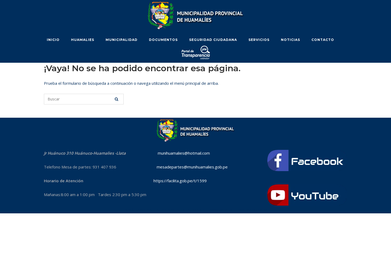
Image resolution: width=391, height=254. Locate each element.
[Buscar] (116, 99)
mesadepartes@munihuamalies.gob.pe (189, 167)
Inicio (53, 40)
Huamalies (82, 40)
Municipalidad (122, 40)
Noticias (290, 40)
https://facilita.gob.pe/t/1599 (180, 180)
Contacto (322, 40)
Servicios (258, 40)
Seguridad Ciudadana (213, 40)
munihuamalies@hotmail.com (184, 153)
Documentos (163, 40)
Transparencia (220, 209)
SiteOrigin (260, 209)
